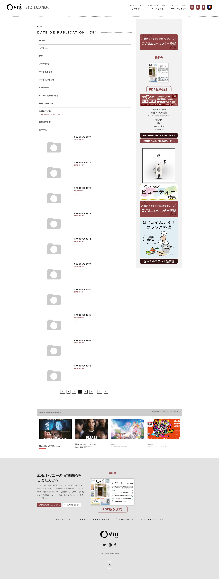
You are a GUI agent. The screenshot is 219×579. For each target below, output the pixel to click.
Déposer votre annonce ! (159, 135)
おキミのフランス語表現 (159, 261)
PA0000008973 (82, 188)
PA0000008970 (82, 264)
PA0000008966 (82, 366)
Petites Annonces (159, 112)
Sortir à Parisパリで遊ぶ (135, 7)
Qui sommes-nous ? (152, 519)
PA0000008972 (82, 213)
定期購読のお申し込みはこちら (49, 505)
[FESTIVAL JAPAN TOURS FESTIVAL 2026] (158, 451)
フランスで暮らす (46, 80)
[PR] (41, 56)
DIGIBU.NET (58, 412)
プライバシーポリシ (124, 519)
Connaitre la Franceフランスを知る (156, 7)
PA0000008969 (82, 290)
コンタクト (83, 519)
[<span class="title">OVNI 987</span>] (159, 72)
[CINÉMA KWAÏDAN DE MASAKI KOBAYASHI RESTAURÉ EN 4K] (49, 451)
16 (99, 391)
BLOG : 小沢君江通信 (48, 95)
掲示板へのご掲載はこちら (159, 140)
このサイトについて (63, 519)
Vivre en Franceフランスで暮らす (178, 7)
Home (39, 26)
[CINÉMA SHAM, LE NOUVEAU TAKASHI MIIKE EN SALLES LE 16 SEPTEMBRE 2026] (86, 451)
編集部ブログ (45, 122)
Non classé (44, 88)
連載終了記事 (45, 111)
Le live (42, 40)
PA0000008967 (82, 340)
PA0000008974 (82, 163)
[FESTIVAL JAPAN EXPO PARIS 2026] (119, 451)
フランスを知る (45, 72)
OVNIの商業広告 (101, 519)
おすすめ (43, 130)
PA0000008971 (82, 239)
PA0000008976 (82, 137)
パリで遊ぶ (44, 64)
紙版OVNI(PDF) (46, 103)
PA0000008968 (82, 315)
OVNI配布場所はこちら (72, 505)
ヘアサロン (44, 48)
